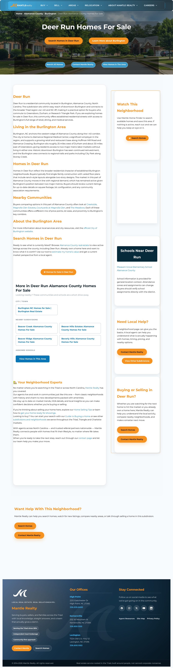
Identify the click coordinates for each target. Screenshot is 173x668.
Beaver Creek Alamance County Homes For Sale (35, 328)
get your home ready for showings (38, 413)
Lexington (75, 635)
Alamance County (33, 13)
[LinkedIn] (151, 608)
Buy (43, 5)
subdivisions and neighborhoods (29, 419)
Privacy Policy (153, 619)
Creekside (91, 204)
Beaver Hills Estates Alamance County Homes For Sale (77, 328)
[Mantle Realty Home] (21, 593)
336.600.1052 (76, 645)
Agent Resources (127, 619)
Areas (72, 5)
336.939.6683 (76, 607)
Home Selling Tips (83, 410)
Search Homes (42, 648)
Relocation (92, 5)
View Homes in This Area (32, 359)
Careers (149, 5)
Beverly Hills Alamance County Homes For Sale (77, 340)
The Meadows (78, 207)
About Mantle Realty (121, 5)
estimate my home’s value (65, 252)
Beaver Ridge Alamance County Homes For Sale (35, 340)
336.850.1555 (76, 626)
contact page (85, 438)
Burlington (50, 13)
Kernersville (76, 615)
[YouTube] (144, 608)
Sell (57, 5)
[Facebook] (122, 608)
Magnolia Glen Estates (24, 207)
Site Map (141, 619)
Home (19, 13)
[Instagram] (129, 608)
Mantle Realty (92, 388)
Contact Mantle (21, 648)
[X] (136, 608)
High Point (75, 596)
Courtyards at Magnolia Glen (51, 207)
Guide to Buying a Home (77, 416)
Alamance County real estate (74, 245)
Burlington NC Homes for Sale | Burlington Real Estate (34, 310)
